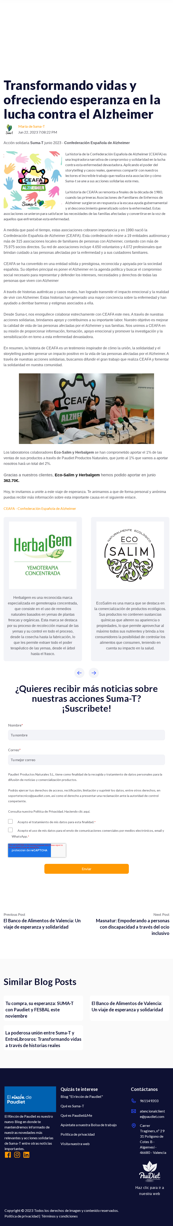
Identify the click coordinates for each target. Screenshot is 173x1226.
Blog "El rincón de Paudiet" (82, 1096)
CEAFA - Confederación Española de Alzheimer (40, 508)
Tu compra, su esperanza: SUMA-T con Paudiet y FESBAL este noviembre (39, 1010)
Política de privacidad (78, 1134)
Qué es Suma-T (72, 1106)
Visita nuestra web (75, 1143)
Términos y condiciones (59, 1216)
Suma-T (11, 71)
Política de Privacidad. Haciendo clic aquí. (61, 811)
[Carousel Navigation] (86, 673)
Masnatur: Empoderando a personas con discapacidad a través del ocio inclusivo (132, 927)
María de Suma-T (31, 126)
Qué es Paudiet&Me (76, 1115)
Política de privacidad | (23, 1216)
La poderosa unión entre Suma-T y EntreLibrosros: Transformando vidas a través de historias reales (43, 1039)
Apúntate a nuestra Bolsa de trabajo (89, 1125)
